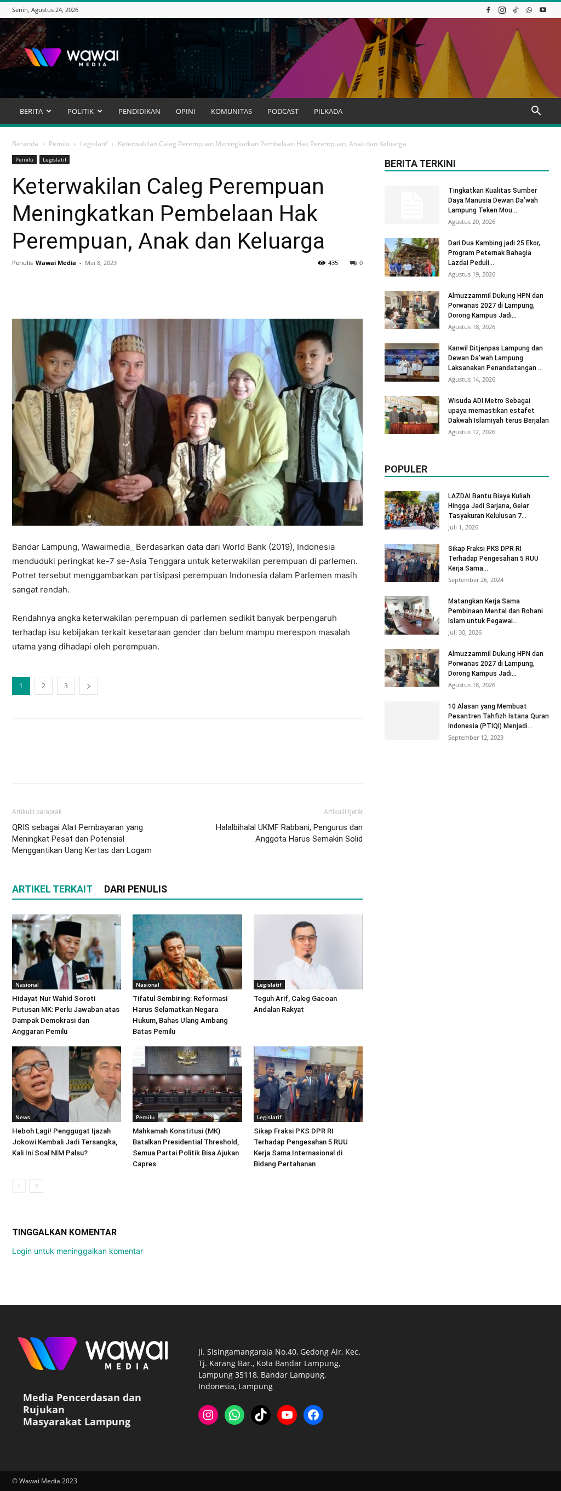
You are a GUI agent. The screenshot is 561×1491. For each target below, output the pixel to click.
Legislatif (93, 143)
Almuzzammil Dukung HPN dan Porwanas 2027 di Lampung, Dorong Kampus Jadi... (495, 305)
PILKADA (328, 111)
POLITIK (80, 111)
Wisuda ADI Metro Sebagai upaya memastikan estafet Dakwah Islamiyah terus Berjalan (498, 410)
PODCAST (283, 111)
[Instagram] (502, 9)
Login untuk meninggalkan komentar (77, 1251)
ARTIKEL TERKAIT (52, 889)
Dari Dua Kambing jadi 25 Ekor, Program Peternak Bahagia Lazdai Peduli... (494, 253)
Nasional (27, 984)
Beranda (25, 143)
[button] (536, 112)
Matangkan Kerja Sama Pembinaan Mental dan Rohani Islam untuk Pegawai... (495, 611)
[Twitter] (48, 287)
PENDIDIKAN (139, 111)
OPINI (186, 111)
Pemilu (59, 143)
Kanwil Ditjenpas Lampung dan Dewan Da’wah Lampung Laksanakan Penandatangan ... (495, 358)
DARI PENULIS (135, 889)
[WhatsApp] (529, 9)
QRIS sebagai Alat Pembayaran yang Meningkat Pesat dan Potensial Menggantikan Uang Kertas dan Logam (82, 838)
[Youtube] (543, 9)
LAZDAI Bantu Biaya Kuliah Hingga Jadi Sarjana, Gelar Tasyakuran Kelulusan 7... (489, 506)
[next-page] (36, 1186)
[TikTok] (516, 9)
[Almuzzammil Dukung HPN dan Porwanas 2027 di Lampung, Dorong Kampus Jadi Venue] (412, 310)
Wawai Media (56, 262)
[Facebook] (488, 9)
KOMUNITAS (231, 111)
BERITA (31, 111)
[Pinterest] (73, 287)
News (22, 1117)
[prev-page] (19, 1186)
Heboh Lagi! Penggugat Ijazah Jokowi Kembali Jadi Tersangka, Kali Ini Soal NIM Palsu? (64, 1142)
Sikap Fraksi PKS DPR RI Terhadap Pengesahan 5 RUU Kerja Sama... (493, 558)
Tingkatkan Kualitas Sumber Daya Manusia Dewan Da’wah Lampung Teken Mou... (493, 200)
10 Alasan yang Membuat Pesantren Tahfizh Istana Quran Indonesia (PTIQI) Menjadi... (498, 716)
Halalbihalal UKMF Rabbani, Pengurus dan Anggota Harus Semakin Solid (289, 833)
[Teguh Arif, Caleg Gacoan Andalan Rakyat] (308, 951)
